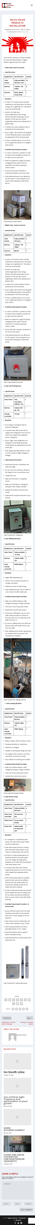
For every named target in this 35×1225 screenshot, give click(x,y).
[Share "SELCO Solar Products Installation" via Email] (17, 1004)
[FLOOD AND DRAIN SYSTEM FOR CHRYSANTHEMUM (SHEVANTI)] (17, 1143)
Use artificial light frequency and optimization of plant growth (16, 1100)
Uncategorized (11, 32)
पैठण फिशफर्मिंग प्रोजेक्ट (14, 1072)
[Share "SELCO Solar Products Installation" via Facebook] (6, 1000)
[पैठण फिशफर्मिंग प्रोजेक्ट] (17, 1061)
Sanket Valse (15, 29)
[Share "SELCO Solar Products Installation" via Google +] (14, 1000)
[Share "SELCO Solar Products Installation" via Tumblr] (17, 1000)
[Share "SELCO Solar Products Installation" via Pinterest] (21, 1000)
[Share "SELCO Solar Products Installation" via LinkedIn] (25, 1000)
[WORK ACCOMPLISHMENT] (17, 1117)
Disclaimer (22, 1218)
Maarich (18, 1220)
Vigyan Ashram (12, 1218)
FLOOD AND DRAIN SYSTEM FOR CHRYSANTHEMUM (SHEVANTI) (14, 1158)
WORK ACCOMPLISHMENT (14, 1129)
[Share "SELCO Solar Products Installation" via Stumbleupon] (14, 1004)
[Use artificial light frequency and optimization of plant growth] (17, 1086)
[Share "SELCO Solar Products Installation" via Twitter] (10, 1000)
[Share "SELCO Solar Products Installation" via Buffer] (29, 1000)
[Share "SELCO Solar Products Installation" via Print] (21, 1004)
